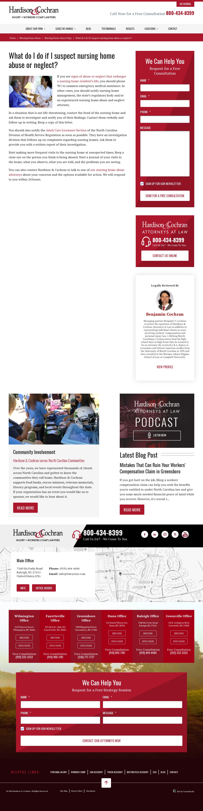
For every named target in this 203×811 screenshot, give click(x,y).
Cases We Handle (65, 29)
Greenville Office (179, 616)
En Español (185, 4)
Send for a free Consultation (165, 195)
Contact (172, 29)
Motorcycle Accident (138, 772)
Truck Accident (115, 772)
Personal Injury (58, 772)
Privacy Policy (76, 791)
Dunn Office (117, 616)
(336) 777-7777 (86, 657)
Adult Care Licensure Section (66, 130)
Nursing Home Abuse (30, 37)
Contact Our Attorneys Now (101, 740)
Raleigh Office (148, 616)
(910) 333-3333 (24, 657)
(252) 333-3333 (179, 653)
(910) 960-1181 (55, 657)
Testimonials (109, 29)
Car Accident (96, 772)
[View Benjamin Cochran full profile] (165, 291)
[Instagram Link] (164, 534)
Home (13, 37)
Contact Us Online (165, 255)
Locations (150, 29)
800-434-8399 (180, 13)
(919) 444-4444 (69, 568)
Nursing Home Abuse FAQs (58, 37)
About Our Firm (34, 29)
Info (23, 588)
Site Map (63, 791)
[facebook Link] (144, 534)
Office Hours (44, 588)
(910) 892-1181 (117, 653)
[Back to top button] (106, 783)
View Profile (165, 366)
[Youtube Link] (185, 534)
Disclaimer (90, 791)
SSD (155, 772)
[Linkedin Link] (154, 534)
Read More (25, 508)
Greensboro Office (86, 618)
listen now (159, 435)
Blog (88, 29)
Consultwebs (188, 791)
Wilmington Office (24, 618)
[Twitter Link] (175, 534)
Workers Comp (78, 772)
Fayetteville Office (55, 618)
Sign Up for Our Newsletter (163, 183)
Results (130, 29)
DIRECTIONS (24, 637)
